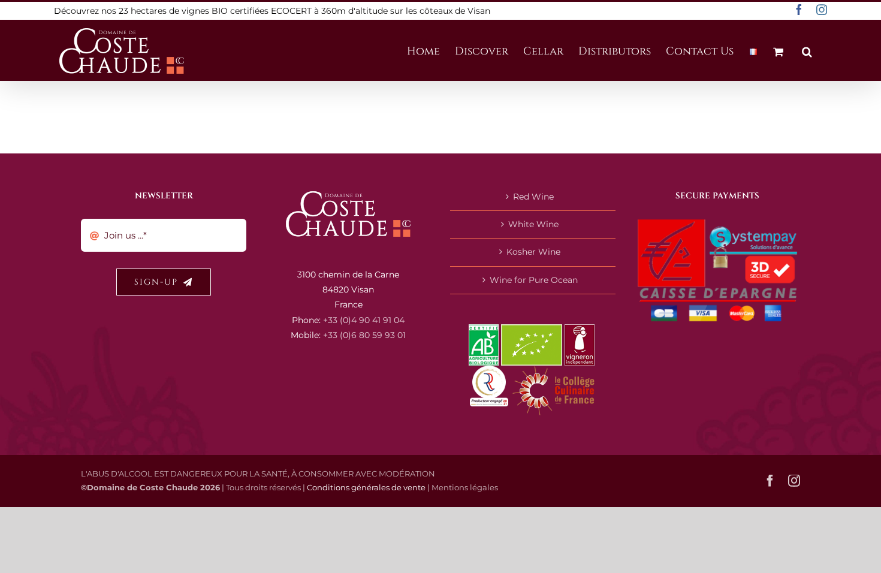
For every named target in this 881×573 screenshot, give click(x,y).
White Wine (533, 224)
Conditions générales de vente (366, 487)
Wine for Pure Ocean (534, 280)
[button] (807, 50)
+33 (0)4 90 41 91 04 (364, 320)
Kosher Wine (533, 251)
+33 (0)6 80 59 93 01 (364, 335)
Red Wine (533, 196)
